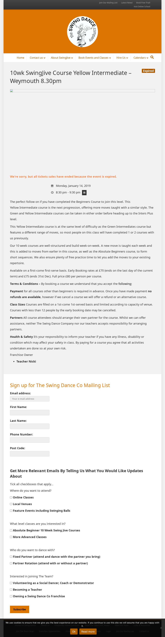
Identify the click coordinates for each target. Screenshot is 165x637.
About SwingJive (60, 57)
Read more (88, 631)
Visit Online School (142, 6)
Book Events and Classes (93, 57)
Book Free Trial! (143, 2)
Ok (74, 631)
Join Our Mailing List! (108, 2)
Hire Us (121, 57)
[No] (161, 627)
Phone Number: (21, 434)
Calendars (140, 57)
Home (20, 57)
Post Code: (17, 448)
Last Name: (18, 421)
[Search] (152, 57)
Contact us (36, 57)
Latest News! (127, 2)
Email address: (20, 393)
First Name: (18, 407)
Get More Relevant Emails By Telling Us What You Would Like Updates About (76, 473)
